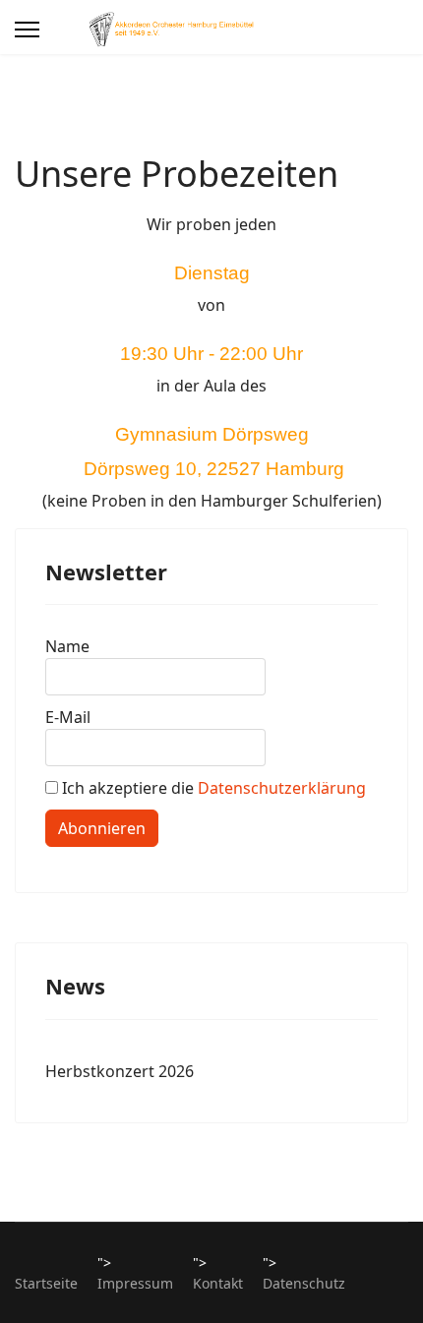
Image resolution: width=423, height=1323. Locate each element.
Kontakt (218, 1283)
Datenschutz (304, 1283)
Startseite (46, 1283)
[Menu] (27, 29)
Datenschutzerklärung (282, 788)
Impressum (135, 1283)
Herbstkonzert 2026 (119, 1071)
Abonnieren (102, 828)
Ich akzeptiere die (212, 788)
